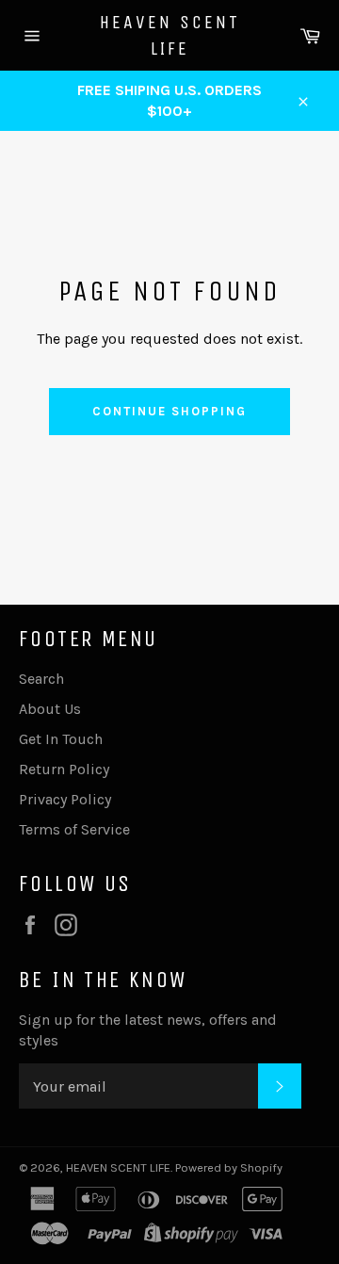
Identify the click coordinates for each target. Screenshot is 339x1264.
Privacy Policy (65, 799)
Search (41, 679)
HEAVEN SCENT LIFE (170, 35)
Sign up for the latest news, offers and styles (148, 1030)
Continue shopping (169, 411)
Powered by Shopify (228, 1167)
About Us (50, 709)
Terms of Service (74, 829)
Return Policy (64, 769)
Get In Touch (61, 739)
